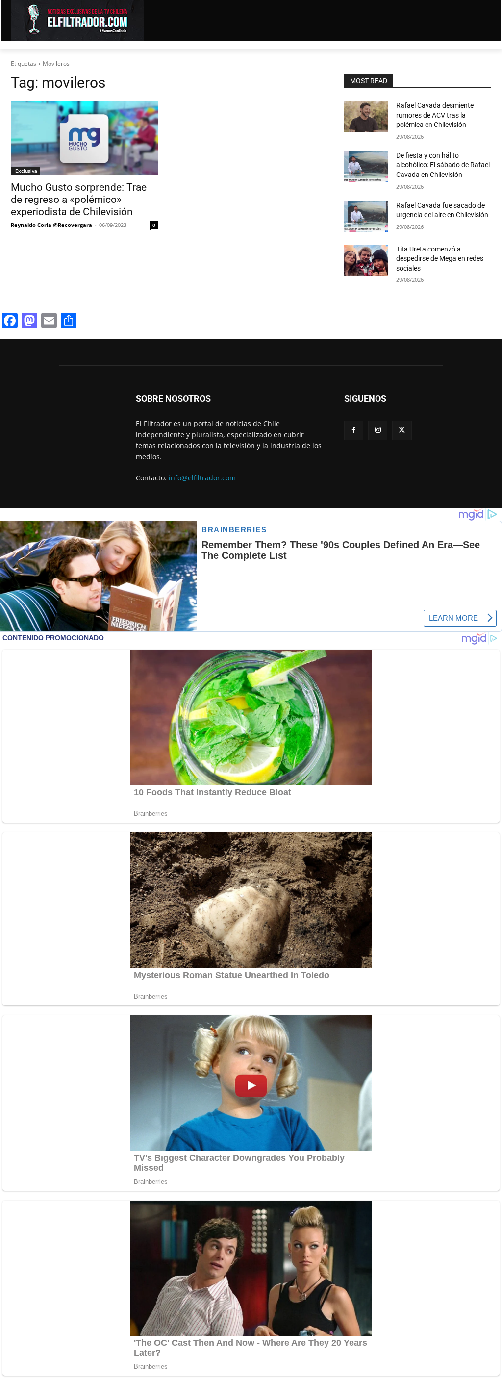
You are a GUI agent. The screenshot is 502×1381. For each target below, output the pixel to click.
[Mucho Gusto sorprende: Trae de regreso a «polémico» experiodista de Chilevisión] (84, 138)
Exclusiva (25, 170)
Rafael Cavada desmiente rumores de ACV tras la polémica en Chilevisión (435, 114)
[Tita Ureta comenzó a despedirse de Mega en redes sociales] (366, 260)
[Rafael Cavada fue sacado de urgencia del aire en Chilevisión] (366, 216)
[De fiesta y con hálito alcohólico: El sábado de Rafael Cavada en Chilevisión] (366, 166)
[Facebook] (353, 430)
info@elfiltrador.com (202, 477)
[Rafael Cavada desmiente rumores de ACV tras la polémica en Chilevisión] (366, 116)
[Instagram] (377, 430)
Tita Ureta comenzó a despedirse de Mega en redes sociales (439, 258)
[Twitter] (401, 430)
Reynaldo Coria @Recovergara (51, 224)
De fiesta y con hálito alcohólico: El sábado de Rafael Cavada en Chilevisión (443, 164)
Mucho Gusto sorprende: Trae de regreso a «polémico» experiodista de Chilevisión (79, 199)
